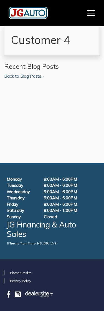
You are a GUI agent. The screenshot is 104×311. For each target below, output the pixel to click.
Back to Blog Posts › (24, 76)
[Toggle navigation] (91, 13)
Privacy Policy (20, 281)
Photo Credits (21, 273)
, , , (31, 243)
